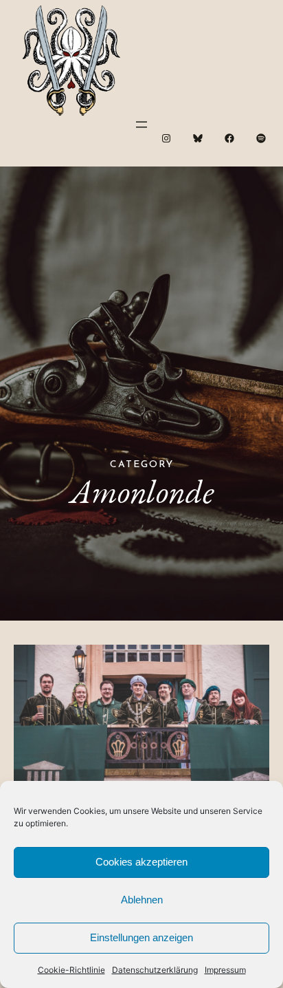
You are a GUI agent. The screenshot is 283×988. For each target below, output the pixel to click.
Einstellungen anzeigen (141, 937)
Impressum (225, 970)
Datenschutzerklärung (155, 970)
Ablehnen (142, 899)
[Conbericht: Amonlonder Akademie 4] (141, 725)
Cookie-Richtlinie (71, 970)
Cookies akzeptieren (141, 862)
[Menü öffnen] (141, 124)
